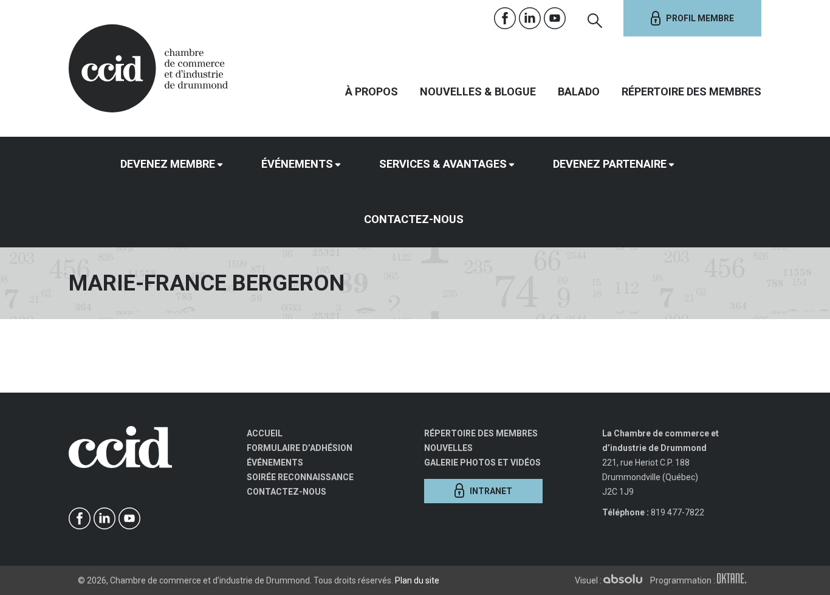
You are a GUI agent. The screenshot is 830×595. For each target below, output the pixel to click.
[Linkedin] (530, 18)
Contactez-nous (414, 219)
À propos (371, 91)
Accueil (265, 433)
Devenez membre (167, 163)
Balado (579, 91)
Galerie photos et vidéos (482, 462)
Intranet (491, 491)
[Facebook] (505, 18)
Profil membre (700, 18)
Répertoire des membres (691, 91)
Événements (297, 163)
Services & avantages (443, 163)
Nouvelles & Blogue (478, 91)
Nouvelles (448, 448)
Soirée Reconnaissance (300, 477)
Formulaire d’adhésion (299, 448)
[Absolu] (625, 580)
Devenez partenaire (610, 163)
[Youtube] (555, 18)
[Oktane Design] (734, 580)
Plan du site (417, 580)
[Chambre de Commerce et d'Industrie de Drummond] (148, 67)
